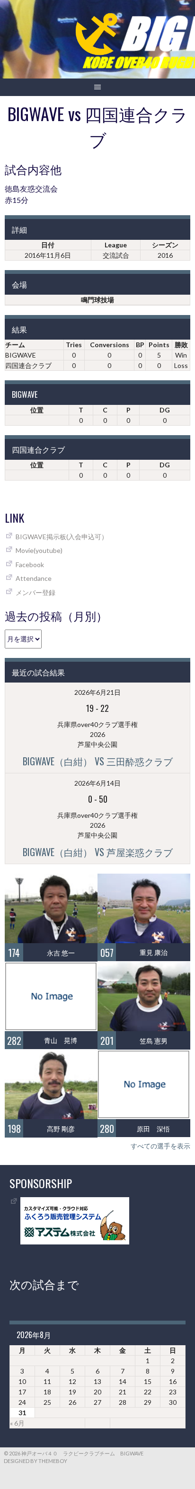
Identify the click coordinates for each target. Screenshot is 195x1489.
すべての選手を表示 (160, 1146)
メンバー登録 (35, 592)
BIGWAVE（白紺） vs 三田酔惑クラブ (98, 761)
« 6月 (17, 1423)
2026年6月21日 (97, 692)
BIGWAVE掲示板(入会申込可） (62, 537)
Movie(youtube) (39, 550)
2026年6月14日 (97, 783)
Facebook (30, 565)
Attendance (34, 578)
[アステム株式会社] (74, 1242)
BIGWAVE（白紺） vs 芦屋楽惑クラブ (98, 852)
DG (165, 410)
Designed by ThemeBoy (35, 1461)
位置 (37, 410)
